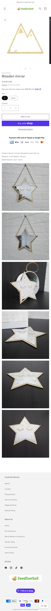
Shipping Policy (10, 505)
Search (7, 483)
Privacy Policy (10, 494)
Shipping (4, 85)
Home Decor (9, 553)
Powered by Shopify (32, 609)
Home (7, 526)
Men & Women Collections (15, 536)
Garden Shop (10, 542)
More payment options (25, 129)
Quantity (5, 103)
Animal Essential (11, 547)
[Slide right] (30, 68)
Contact (8, 489)
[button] (4, 8)
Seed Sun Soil (21, 609)
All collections (10, 531)
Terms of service (11, 500)
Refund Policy (10, 510)
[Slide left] (20, 68)
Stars (13, 98)
